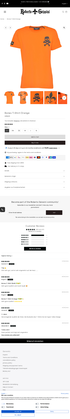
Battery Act (6, 371)
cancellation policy (9, 360)
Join (54, 212)
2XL (13, 130)
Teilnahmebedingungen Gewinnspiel (15, 368)
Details (7, 171)
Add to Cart (35, 137)
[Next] (49, 4)
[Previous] (21, 4)
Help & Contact (8, 387)
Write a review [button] (35, 249)
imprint (5, 355)
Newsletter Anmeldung (10, 384)
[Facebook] (2, 3)
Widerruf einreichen (35, 341)
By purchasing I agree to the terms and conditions (24, 152)
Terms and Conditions (10, 357)
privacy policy (7, 363)
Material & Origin (10, 176)
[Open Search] (63, 12)
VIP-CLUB (6, 381)
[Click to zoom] (64, 28)
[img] (5, 261)
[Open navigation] (10, 12)
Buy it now (35, 143)
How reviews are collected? (10, 335)
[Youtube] (7, 3)
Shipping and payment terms (12, 366)
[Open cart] (66, 12)
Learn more (53, 148)
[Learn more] (59, 148)
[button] (9, 124)
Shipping (17, 121)
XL (36, 130)
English (64, 4)
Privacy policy (65, 393)
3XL (20, 131)
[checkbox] (3, 404)
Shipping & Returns (11, 182)
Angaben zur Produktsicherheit (15, 187)
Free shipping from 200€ (15, 163)
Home (2, 19)
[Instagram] (4, 3)
